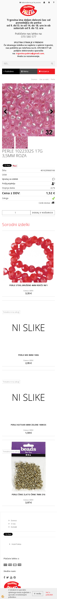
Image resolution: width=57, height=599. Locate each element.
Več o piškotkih (49, 593)
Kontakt (14, 527)
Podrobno (9, 71)
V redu (37, 593)
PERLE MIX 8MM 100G (28, 355)
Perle (53, 79)
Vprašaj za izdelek (10, 179)
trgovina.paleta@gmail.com (30, 53)
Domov (34, 79)
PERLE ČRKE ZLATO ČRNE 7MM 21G (28, 494)
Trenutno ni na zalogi (11, 312)
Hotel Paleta (16, 544)
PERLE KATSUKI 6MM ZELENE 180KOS (28, 424)
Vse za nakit (44, 79)
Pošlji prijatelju (8, 183)
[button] (51, 112)
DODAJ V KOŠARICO (42, 212)
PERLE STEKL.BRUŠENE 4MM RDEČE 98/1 (28, 285)
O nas (13, 524)
